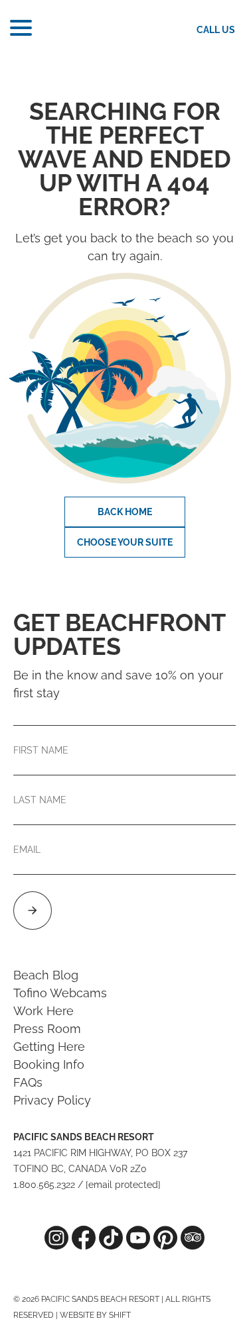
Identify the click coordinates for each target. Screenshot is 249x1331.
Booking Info (48, 1064)
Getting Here (49, 1047)
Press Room (47, 1029)
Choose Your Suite (125, 542)
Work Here (43, 1011)
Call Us (216, 30)
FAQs (27, 1082)
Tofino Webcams (60, 993)
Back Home (125, 512)
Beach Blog (45, 975)
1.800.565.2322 (44, 1184)
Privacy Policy (52, 1100)
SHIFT (120, 1315)
